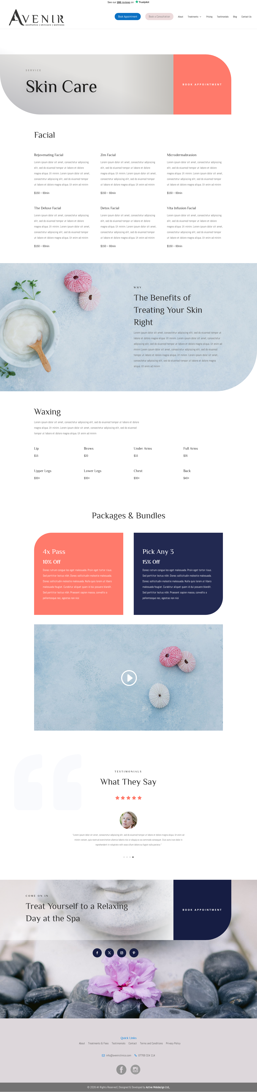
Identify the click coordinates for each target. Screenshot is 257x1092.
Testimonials (223, 16)
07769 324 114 (146, 1055)
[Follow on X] (109, 952)
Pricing (209, 16)
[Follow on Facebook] (97, 952)
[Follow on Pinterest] (133, 952)
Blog (235, 16)
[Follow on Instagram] (121, 952)
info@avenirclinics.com (118, 1055)
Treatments (193, 16)
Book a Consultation (159, 16)
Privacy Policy (173, 1043)
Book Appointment (127, 16)
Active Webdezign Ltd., (158, 1087)
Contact (132, 1043)
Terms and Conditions (151, 1043)
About (180, 16)
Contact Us (246, 16)
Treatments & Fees (98, 1043)
